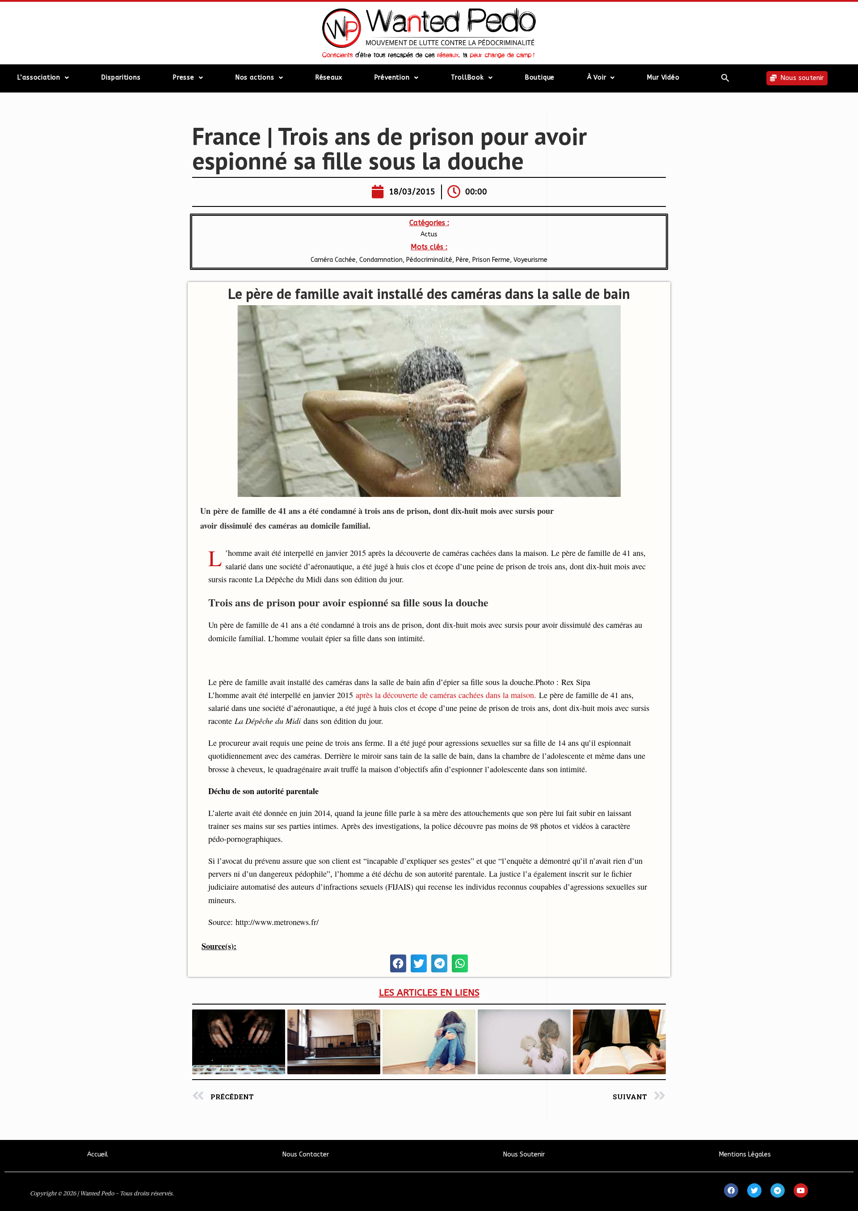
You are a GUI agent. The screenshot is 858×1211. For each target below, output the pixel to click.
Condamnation (381, 260)
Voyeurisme (530, 260)
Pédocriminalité (429, 260)
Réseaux (328, 77)
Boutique (540, 77)
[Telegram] (777, 1190)
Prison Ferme (491, 260)
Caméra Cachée (333, 260)
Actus (429, 234)
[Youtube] (801, 1190)
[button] (725, 78)
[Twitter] (754, 1190)
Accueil (97, 1154)
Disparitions (121, 77)
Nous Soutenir (524, 1154)
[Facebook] (731, 1190)
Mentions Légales (745, 1154)
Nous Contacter (305, 1154)
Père (462, 260)
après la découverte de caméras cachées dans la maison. (446, 695)
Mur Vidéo (663, 77)
